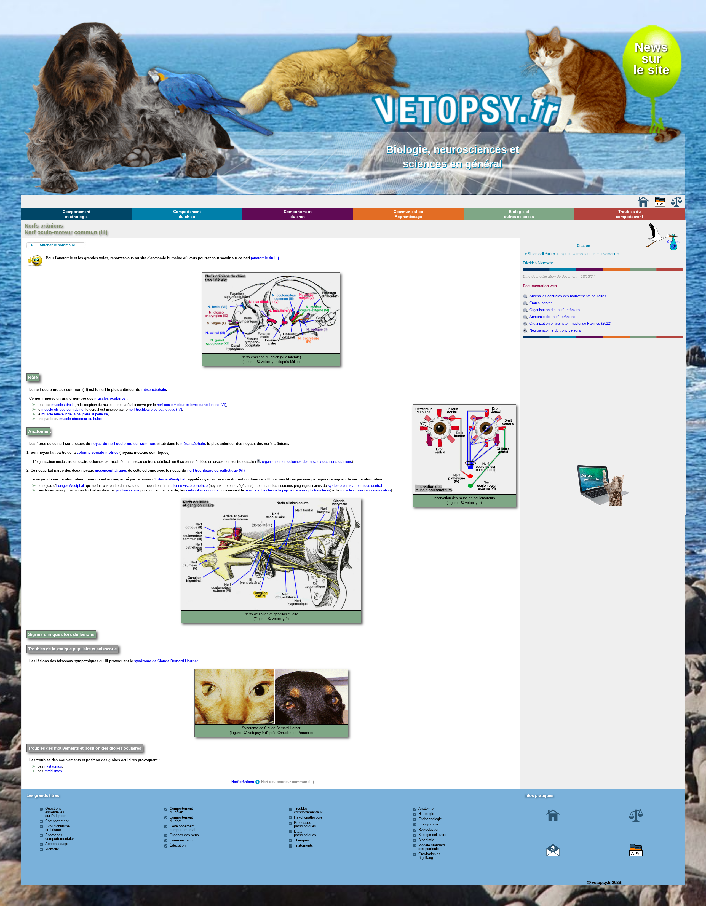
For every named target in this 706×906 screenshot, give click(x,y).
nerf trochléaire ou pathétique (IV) (155, 409)
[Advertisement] (602, 369)
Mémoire (52, 849)
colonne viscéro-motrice (189, 485)
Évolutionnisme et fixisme (57, 828)
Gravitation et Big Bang (429, 856)
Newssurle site (651, 58)
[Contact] (553, 855)
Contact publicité (590, 477)
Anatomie (426, 808)
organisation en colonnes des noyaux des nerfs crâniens (307, 461)
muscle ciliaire (351, 490)
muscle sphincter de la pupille (269, 490)
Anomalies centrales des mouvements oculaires (568, 296)
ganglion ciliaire (127, 490)
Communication (182, 840)
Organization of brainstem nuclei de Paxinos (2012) (570, 323)
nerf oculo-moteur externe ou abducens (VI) (191, 405)
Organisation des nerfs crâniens (555, 310)
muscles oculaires (109, 398)
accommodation (378, 490)
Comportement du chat (298, 214)
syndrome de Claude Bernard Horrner (166, 661)
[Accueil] (643, 206)
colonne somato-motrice (97, 452)
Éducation (178, 845)
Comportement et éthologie (76, 214)
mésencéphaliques (111, 470)
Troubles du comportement (629, 214)
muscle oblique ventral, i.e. (63, 409)
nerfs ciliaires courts (202, 490)
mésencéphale (153, 389)
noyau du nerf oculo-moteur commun (123, 444)
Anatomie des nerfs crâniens (552, 317)
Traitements (303, 845)
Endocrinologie (430, 819)
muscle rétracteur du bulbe (80, 419)
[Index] (660, 206)
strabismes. (53, 771)
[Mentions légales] (676, 206)
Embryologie (428, 824)
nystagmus (53, 766)
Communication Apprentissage (408, 214)
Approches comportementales (60, 837)
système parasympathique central (355, 485)
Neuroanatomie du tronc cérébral (555, 330)
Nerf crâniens (242, 782)
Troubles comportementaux (308, 810)
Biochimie (426, 840)
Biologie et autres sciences (519, 214)
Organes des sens (184, 835)
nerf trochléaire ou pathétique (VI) (215, 470)
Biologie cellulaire (432, 835)
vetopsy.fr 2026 (606, 882)
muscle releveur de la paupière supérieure (74, 414)
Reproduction (428, 829)
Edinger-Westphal (70, 485)
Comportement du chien (187, 214)
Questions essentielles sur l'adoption (55, 812)
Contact (673, 242)
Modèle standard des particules (431, 847)
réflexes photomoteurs (312, 490)
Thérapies (302, 840)
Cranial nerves (541, 303)
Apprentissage (56, 844)
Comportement (57, 821)
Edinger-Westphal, (171, 479)
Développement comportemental (182, 828)
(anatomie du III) (265, 258)
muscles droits (63, 405)
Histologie (426, 814)
